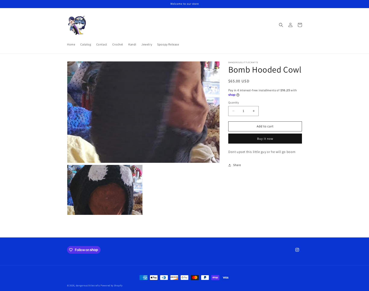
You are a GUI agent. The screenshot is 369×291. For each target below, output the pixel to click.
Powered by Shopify (112, 285)
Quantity (233, 102)
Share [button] (237, 165)
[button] (281, 25)
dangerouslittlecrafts (88, 285)
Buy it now (265, 139)
